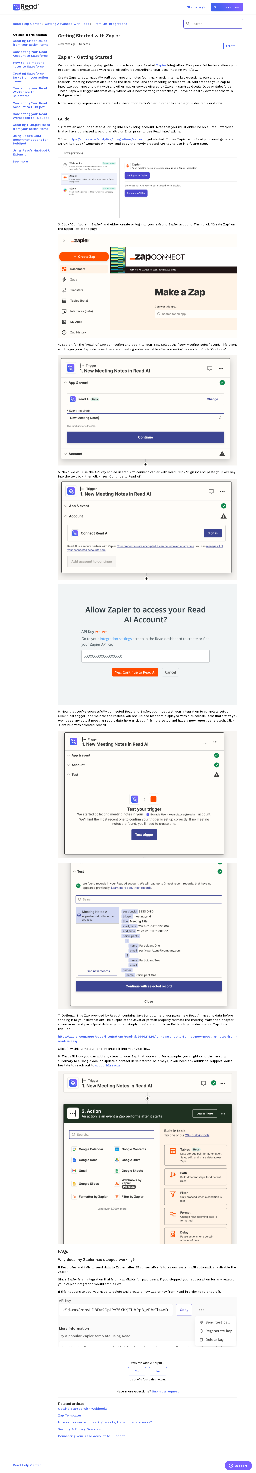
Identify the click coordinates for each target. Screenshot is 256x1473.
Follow (230, 45)
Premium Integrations (110, 24)
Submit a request (227, 7)
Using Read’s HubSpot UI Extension (32, 152)
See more (20, 161)
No (158, 1371)
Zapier (161, 65)
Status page (196, 7)
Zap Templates (70, 1415)
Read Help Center (27, 24)
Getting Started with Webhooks (82, 1408)
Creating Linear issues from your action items (30, 42)
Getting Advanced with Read (67, 24)
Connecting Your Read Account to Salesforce (30, 54)
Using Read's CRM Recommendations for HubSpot (30, 139)
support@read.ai (108, 1065)
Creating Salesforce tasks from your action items (30, 77)
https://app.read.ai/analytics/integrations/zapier (105, 139)
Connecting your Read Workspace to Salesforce (30, 92)
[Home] (26, 7)
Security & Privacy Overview (79, 1429)
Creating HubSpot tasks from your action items (31, 126)
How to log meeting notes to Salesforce (28, 64)
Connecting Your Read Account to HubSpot (30, 105)
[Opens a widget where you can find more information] (238, 1466)
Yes (137, 1371)
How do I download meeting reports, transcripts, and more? (105, 1422)
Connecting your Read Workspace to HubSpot (31, 116)
